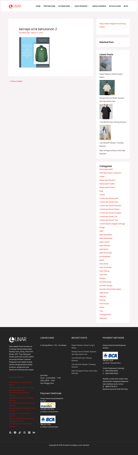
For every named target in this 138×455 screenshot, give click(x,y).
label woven (104, 293)
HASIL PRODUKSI (81, 6)
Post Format (104, 304)
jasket (102, 260)
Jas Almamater (105, 256)
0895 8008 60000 (111, 371)
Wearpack (103, 318)
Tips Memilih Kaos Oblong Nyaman (113, 122)
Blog (101, 191)
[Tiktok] (20, 432)
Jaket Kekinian (105, 245)
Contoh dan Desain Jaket (109, 198)
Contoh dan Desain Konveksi (110, 205)
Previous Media (15, 81)
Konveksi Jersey (105, 282)
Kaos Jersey (104, 264)
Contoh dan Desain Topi (109, 220)
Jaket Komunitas (106, 253)
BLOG (126, 6)
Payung (102, 300)
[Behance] (34, 432)
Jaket (101, 231)
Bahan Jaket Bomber (107, 180)
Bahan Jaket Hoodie (107, 184)
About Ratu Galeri (106, 169)
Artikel (102, 176)
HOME (38, 6)
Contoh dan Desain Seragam (110, 213)
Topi (101, 311)
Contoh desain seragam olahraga (112, 224)
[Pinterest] (29, 432)
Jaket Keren (104, 249)
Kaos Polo (103, 274)
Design (102, 227)
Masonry (103, 296)
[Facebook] (15, 432)
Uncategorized (105, 314)
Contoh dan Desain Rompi (109, 209)
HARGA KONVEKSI (99, 6)
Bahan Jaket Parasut (107, 187)
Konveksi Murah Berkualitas (110, 289)
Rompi (102, 307)
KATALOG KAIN (115, 6)
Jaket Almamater (106, 235)
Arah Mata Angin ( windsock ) (111, 173)
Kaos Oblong (104, 271)
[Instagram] (24, 432)
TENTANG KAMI (49, 6)
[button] (71, 6)
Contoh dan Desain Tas (108, 216)
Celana (102, 195)
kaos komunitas (106, 267)
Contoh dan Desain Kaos (109, 202)
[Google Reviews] (10, 432)
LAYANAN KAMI (64, 6)
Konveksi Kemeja (106, 285)
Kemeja (102, 278)
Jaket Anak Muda (106, 238)
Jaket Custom (105, 242)
